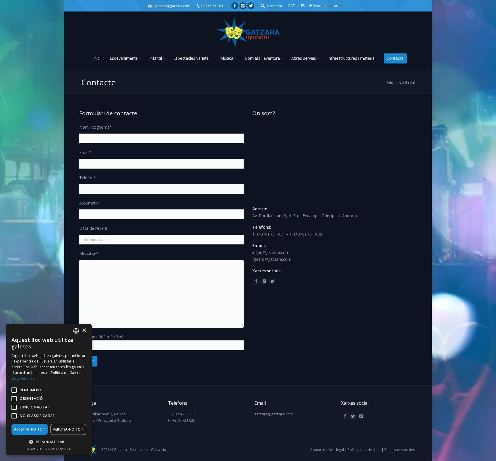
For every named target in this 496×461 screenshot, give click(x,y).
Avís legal (336, 449)
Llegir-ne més (22, 378)
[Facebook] (234, 5)
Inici (390, 82)
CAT (291, 5)
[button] (48, 442)
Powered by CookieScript (49, 449)
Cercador (274, 5)
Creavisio (158, 449)
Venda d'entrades (327, 5)
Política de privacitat (364, 449)
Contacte (317, 449)
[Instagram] (242, 5)
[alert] (49, 389)
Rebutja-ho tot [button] (68, 429)
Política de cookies (399, 449)
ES (303, 5)
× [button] (84, 330)
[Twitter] (250, 5)
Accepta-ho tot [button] (29, 429)
